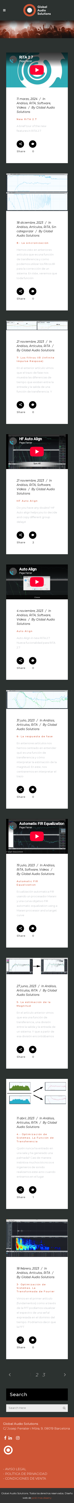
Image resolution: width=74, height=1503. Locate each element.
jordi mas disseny (42, 1497)
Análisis (22, 103)
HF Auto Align (27, 500)
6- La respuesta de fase (35, 736)
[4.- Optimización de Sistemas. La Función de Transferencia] (37, 1093)
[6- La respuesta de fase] (37, 699)
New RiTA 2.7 (27, 119)
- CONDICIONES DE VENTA (24, 1478)
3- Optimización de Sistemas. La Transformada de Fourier (36, 1288)
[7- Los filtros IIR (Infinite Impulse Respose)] (37, 325)
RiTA (32, 103)
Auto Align (25, 631)
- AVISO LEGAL (14, 1469)
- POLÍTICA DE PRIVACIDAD (25, 1474)
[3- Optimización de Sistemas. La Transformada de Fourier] (37, 1238)
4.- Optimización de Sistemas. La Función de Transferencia (35, 1138)
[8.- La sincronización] (37, 192)
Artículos (35, 227)
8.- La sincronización (33, 243)
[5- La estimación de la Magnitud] (37, 966)
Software (43, 103)
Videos (21, 107)
